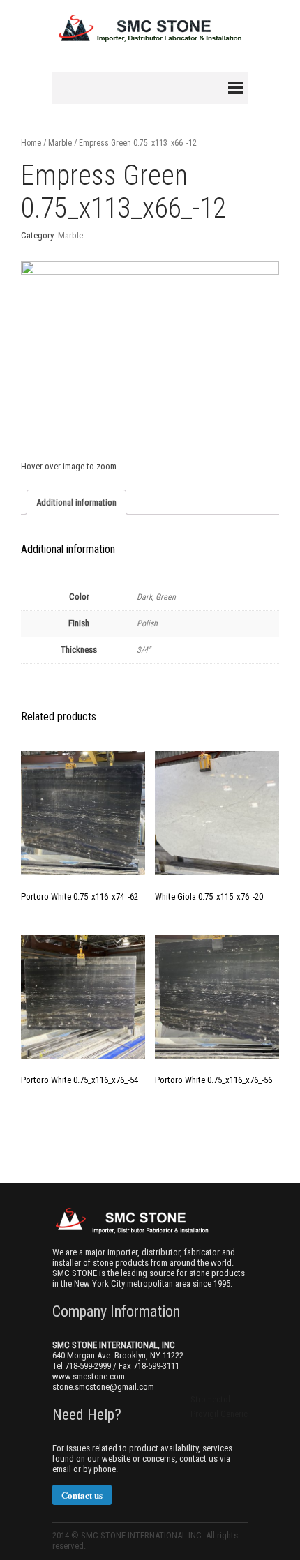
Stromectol (210, 1399)
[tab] (76, 502)
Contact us (82, 1494)
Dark (144, 597)
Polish (147, 623)
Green (166, 597)
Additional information (76, 502)
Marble (60, 143)
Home (31, 143)
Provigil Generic (219, 1414)
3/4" (144, 650)
